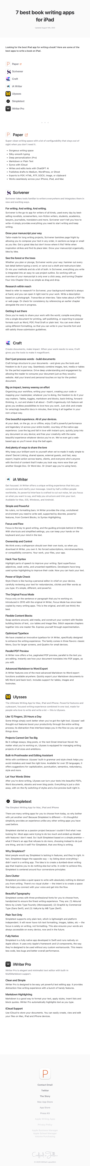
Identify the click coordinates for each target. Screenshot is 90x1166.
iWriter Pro (18, 108)
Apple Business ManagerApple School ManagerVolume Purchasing (45, 1133)
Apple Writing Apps (45, 1119)
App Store (45, 1107)
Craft (15, 78)
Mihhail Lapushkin (48, 1162)
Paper (15, 64)
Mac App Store (45, 1102)
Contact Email (45, 1085)
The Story (45, 1096)
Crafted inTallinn (45, 1154)
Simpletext (18, 101)
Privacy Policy (45, 1124)
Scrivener (17, 71)
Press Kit (45, 1113)
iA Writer (17, 86)
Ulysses (16, 93)
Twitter (45, 1090)
